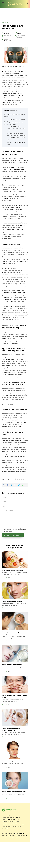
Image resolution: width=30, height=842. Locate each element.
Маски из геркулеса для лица (13, 761)
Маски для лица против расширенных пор (11, 729)
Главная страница (7, 20)
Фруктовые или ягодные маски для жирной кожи (16, 129)
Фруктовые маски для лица (12, 570)
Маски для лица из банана (12, 601)
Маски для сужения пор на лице (14, 792)
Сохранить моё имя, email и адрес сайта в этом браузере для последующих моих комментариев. (15, 529)
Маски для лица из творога (12, 664)
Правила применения (17, 119)
